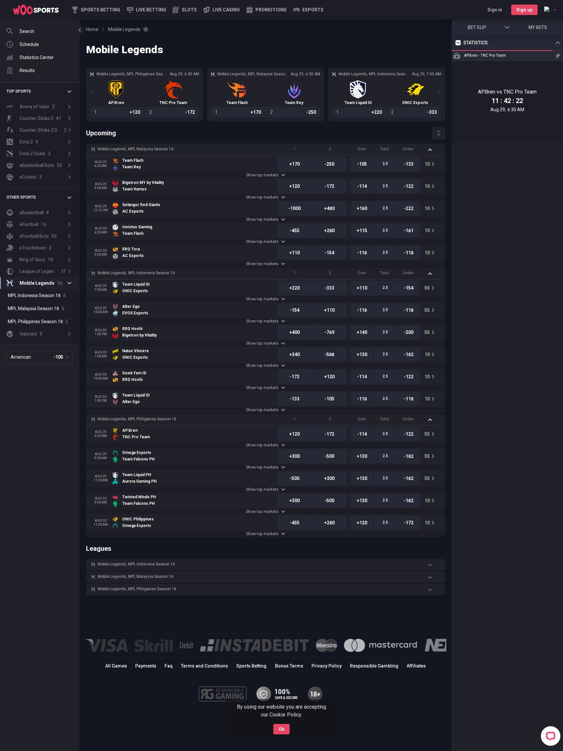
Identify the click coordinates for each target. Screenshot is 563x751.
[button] (185, 10)
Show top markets (262, 175)
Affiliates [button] (416, 665)
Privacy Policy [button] (326, 665)
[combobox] (550, 9)
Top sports (19, 91)
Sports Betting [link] (251, 665)
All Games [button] (116, 665)
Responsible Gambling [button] (374, 665)
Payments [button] (145, 665)
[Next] (438, 92)
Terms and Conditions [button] (204, 665)
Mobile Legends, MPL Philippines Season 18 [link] (137, 419)
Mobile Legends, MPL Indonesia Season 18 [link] (136, 273)
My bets (537, 27)
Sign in (494, 9)
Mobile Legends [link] (124, 29)
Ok (281, 729)
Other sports (21, 197)
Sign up (524, 9)
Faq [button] (169, 665)
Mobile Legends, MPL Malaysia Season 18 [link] (135, 149)
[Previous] (92, 92)
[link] (36, 9)
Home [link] (92, 29)
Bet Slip (477, 27)
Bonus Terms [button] (289, 665)
